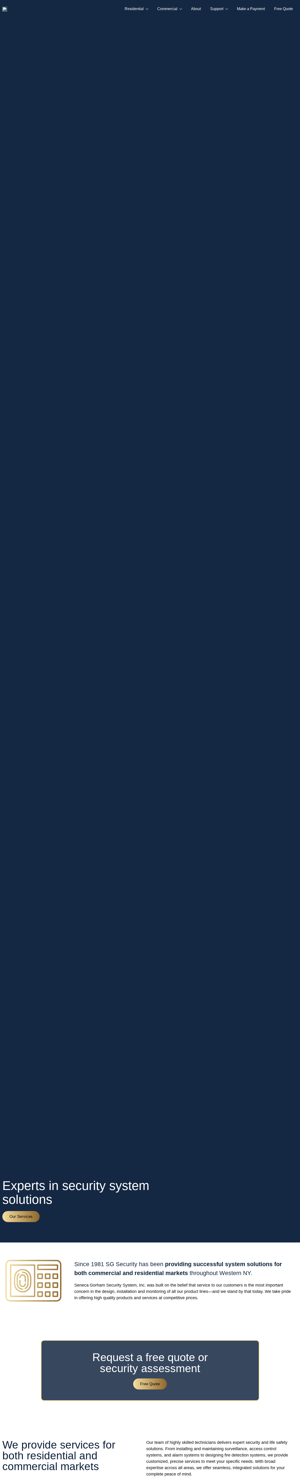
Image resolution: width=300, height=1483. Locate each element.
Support (216, 9)
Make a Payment (251, 9)
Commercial (167, 9)
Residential (134, 9)
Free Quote (283, 9)
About (196, 9)
